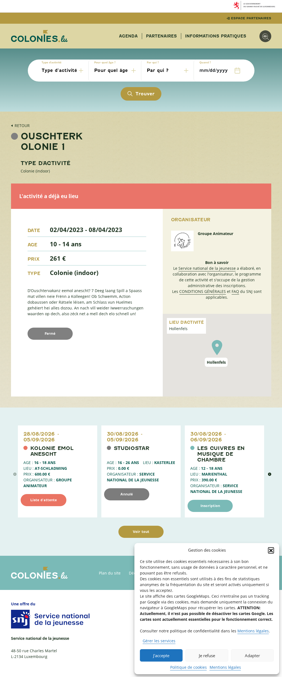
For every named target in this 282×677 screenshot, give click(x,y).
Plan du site (110, 573)
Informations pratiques (215, 36)
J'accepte (161, 655)
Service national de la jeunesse (207, 268)
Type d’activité (51, 62)
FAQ (235, 291)
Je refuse (207, 655)
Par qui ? (153, 62)
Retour (22, 125)
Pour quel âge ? (105, 62)
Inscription (210, 506)
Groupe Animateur (215, 233)
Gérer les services (159, 640)
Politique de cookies (188, 667)
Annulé (126, 494)
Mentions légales (253, 630)
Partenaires (161, 36)
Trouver (144, 93)
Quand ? (205, 62)
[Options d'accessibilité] (265, 36)
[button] (271, 550)
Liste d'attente (43, 500)
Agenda (128, 36)
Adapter (252, 655)
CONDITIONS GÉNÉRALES (202, 291)
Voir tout (141, 532)
